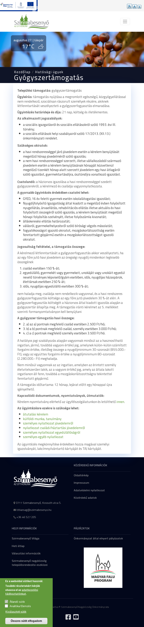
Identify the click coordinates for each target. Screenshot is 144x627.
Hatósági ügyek (49, 72)
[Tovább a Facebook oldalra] (68, 618)
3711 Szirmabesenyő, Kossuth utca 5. (38, 502)
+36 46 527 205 (26, 517)
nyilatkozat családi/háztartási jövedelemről (54, 428)
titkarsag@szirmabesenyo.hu (34, 509)
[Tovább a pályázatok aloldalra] (19, 5)
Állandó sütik (17, 601)
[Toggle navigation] (125, 21)
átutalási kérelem (35, 414)
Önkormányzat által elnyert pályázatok (98, 538)
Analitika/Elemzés (20, 606)
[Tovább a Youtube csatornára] (75, 618)
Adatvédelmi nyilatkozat (89, 490)
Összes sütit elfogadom (26, 620)
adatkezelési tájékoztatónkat (21, 591)
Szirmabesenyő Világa (25, 538)
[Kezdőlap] (31, 21)
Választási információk (26, 553)
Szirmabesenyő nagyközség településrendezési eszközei (30, 562)
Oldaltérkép (81, 475)
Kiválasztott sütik (15, 611)
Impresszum (81, 482)
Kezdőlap (22, 72)
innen (120, 402)
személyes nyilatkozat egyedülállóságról (51, 432)
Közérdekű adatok (85, 497)
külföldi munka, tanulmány (42, 419)
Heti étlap (18, 546)
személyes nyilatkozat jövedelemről (48, 423)
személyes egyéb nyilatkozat (43, 437)
